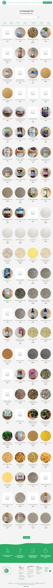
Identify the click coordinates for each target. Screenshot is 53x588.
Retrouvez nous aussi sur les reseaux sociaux (47, 569)
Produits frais (18, 23)
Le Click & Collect (30, 569)
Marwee (43, 583)
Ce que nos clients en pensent (31, 576)
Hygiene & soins (42, 23)
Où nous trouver (39, 2)
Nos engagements (31, 571)
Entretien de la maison (33, 23)
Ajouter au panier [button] (20, 44)
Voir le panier (26, 537)
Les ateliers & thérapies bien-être (22, 576)
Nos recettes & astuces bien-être (22, 579)
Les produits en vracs (21, 570)
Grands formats (48, 23)
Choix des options (45, 184)
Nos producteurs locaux (30, 574)
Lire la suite (7, 44)
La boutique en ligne (47, 2)
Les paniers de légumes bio (21, 573)
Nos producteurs (17, 2)
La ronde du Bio (10, 2)
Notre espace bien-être (26, 2)
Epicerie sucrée (25, 23)
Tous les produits (4, 23)
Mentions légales (31, 583)
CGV (35, 583)
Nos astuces (33, 2)
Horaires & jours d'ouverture (39, 573)
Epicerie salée (11, 23)
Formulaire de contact (38, 570)
